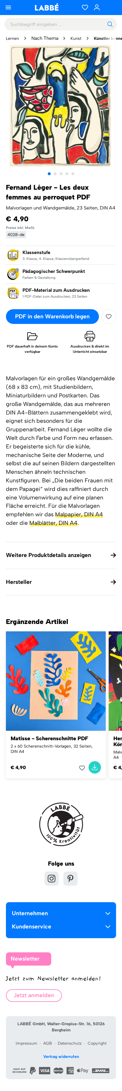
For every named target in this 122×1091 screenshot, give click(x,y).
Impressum (26, 1043)
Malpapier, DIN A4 (79, 514)
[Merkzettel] (85, 7)
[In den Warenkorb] (95, 767)
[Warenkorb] (110, 7)
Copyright (97, 1043)
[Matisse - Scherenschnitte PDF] (56, 681)
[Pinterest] (70, 879)
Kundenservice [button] (31, 926)
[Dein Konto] (97, 7)
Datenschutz (70, 1043)
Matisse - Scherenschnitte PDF (49, 738)
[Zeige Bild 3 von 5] (61, 173)
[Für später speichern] (109, 317)
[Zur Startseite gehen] (46, 7)
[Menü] (8, 7)
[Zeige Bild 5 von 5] (72, 173)
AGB (47, 1043)
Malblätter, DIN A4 (53, 523)
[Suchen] (110, 24)
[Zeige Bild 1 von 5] (49, 173)
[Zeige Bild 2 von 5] (55, 173)
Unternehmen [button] (30, 913)
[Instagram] (51, 879)
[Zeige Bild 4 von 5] (66, 173)
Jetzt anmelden (34, 995)
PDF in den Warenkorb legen (52, 316)
